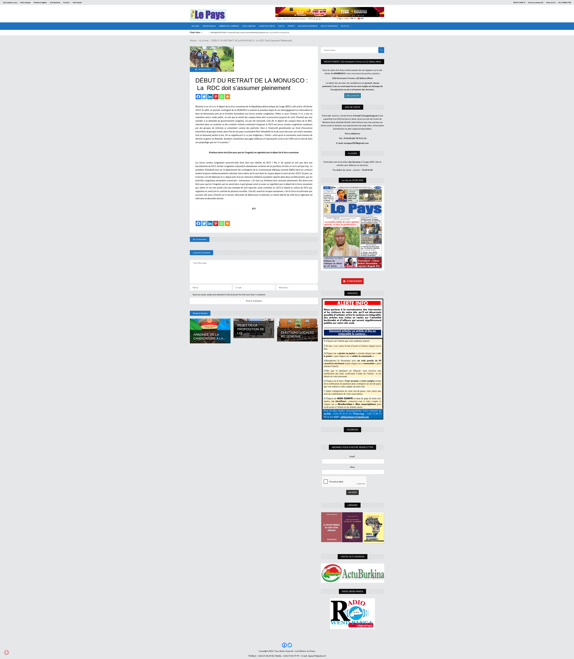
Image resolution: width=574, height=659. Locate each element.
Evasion (66, 2)
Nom (352, 467)
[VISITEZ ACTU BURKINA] (352, 573)
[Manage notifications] (6, 652)
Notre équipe (25, 2)
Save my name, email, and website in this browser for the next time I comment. (229, 294)
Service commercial (535, 2)
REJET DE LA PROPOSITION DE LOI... (250, 329)
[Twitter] (204, 96)
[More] (227, 96)
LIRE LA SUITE (352, 95)
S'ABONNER (354, 281)
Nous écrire (550, 2)
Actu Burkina (55, 2)
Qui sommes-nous (10, 2)
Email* (352, 456)
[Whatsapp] (221, 96)
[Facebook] (198, 96)
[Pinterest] (215, 96)
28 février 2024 (204, 69)
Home (193, 40)
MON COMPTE (519, 2)
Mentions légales (40, 2)
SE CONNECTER (565, 2)
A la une (203, 40)
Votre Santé (77, 2)
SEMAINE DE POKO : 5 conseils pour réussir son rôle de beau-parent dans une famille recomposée (247, 32)
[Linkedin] (210, 96)
